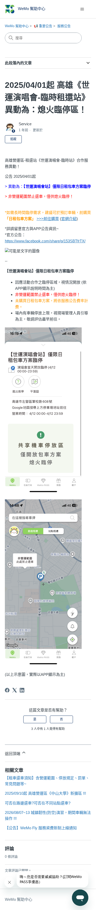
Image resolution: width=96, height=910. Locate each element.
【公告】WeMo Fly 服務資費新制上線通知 (41, 828)
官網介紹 (69, 218)
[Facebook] (7, 690)
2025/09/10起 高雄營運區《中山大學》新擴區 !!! (45, 793)
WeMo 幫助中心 (17, 26)
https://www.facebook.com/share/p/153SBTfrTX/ (45, 241)
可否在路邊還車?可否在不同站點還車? (37, 803)
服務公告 (64, 26)
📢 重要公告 (43, 26)
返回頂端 (13, 753)
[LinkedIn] (22, 690)
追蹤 (13, 139)
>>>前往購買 (48, 218)
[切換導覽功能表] (82, 9)
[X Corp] (14, 690)
